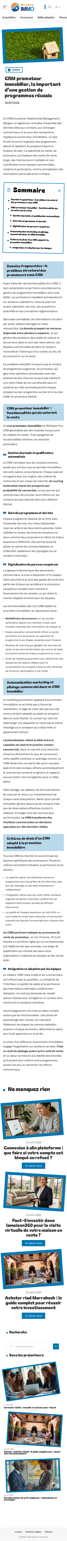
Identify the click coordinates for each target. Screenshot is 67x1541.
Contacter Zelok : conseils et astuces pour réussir (30, 1407)
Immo (16, 69)
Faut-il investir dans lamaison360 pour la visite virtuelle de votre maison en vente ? (33, 1227)
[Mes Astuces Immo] (22, 7)
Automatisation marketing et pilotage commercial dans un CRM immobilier (29, 233)
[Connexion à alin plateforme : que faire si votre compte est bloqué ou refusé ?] (32, 1119)
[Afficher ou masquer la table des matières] (53, 191)
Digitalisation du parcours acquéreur (31, 226)
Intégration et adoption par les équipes (32, 247)
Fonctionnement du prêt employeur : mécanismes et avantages (30, 1498)
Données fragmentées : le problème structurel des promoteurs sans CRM (34, 201)
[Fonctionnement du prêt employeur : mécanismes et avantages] (33, 1475)
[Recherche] (50, 7)
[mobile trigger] (5, 7)
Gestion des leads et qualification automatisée (36, 216)
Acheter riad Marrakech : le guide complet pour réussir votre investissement (33, 1302)
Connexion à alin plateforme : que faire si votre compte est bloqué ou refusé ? (33, 1152)
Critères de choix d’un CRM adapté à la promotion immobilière (29, 241)
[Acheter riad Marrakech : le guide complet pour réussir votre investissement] (32, 1269)
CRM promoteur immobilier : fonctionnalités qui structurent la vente (34, 209)
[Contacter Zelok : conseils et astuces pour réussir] (31, 1382)
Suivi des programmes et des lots (29, 221)
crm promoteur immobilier (24, 425)
